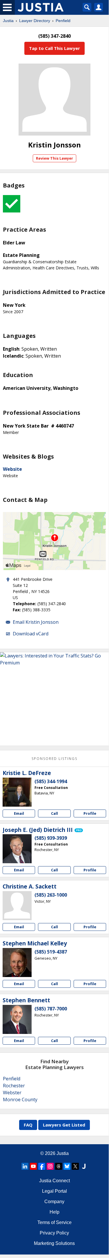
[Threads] (58, 1166)
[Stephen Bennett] (17, 1019)
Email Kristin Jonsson (36, 622)
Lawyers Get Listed (64, 1125)
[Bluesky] (66, 1166)
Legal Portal (54, 1191)
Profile (89, 813)
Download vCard (30, 633)
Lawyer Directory (34, 20)
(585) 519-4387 (50, 952)
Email (19, 813)
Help (54, 1212)
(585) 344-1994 (50, 781)
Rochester (14, 1085)
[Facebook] (41, 1166)
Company (54, 1201)
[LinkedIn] (24, 1166)
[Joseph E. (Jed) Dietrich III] (17, 848)
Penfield (63, 20)
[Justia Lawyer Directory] (83, 1166)
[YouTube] (33, 1166)
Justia (8, 20)
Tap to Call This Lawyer (54, 48)
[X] (75, 1166)
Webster (12, 1092)
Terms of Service (54, 1222)
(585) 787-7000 (50, 1008)
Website (12, 469)
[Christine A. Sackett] (17, 905)
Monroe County (20, 1099)
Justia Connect (54, 1180)
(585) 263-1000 (50, 895)
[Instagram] (50, 1166)
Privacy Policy (54, 1232)
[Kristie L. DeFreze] (17, 792)
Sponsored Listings (54, 758)
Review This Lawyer (54, 158)
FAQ (28, 1125)
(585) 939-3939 (50, 838)
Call (54, 813)
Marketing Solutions (54, 1243)
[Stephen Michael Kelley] (17, 962)
